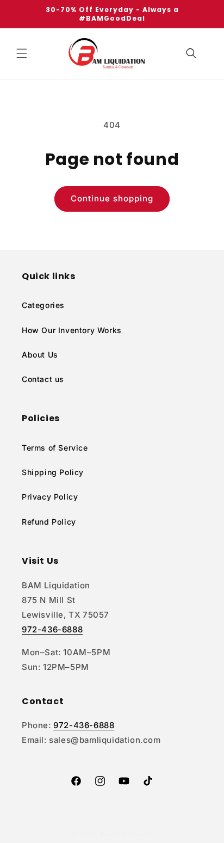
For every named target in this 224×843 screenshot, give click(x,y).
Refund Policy (49, 521)
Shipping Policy (53, 472)
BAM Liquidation (126, 834)
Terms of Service (55, 447)
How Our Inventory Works (72, 330)
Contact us (43, 379)
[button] (22, 53)
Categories (43, 305)
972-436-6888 (52, 629)
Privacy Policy (50, 496)
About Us (40, 354)
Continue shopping (112, 198)
